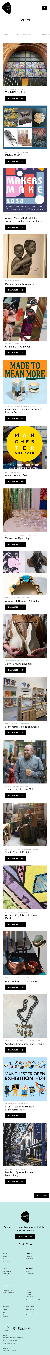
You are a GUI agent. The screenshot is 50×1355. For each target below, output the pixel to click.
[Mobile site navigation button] (44, 8)
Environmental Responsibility (33, 1299)
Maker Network (30, 1309)
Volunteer (5, 1316)
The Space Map (7, 1271)
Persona (9, 1350)
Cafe (4, 1258)
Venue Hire (6, 1273)
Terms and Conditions (9, 1343)
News (4, 1288)
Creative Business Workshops (33, 1311)
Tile (14, 1350)
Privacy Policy (7, 1346)
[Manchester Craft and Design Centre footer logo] (25, 1217)
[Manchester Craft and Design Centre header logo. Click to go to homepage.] (5, 8)
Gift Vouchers (29, 1258)
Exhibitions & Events (8, 1290)
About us (28, 1288)
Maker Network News (8, 1292)
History (27, 1290)
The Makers (29, 1256)
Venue (27, 1271)
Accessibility (6, 1348)
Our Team (28, 1292)
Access (5, 1260)
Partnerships (6, 1314)
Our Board (28, 1294)
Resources (28, 1298)
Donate (5, 1309)
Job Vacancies (29, 1296)
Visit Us (5, 1256)
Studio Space (6, 1275)
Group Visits (6, 1262)
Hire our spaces (30, 1273)
